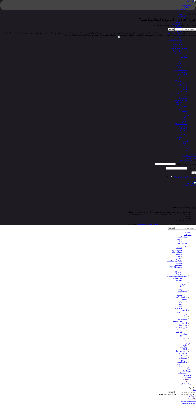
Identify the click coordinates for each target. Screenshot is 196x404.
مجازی (179, 67)
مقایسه (188, 381)
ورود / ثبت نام (186, 384)
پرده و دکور (182, 145)
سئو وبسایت (141, 224)
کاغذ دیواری (182, 91)
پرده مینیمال (177, 37)
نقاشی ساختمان (181, 124)
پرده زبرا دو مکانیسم (174, 261)
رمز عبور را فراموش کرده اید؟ (184, 177)
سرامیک (179, 102)
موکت (184, 106)
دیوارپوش (183, 57)
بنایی (185, 117)
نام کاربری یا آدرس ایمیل (186, 164)
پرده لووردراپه (177, 252)
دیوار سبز (178, 53)
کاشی (185, 89)
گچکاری (184, 121)
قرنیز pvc (178, 80)
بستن (194, 390)
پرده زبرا (179, 258)
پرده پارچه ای (177, 22)
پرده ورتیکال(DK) (175, 40)
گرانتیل (184, 96)
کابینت (184, 83)
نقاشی (184, 111)
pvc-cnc (179, 65)
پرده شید (179, 263)
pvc (181, 59)
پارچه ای (179, 248)
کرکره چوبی (177, 44)
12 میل (179, 12)
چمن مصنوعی (177, 50)
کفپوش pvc (182, 16)
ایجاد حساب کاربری (185, 160)
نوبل (185, 113)
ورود (193, 172)
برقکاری (184, 132)
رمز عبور (192, 168)
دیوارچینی (183, 119)
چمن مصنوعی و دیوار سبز (177, 48)
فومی (180, 61)
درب (185, 55)
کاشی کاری (182, 128)
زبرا (181, 42)
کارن (185, 87)
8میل (180, 14)
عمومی (184, 72)
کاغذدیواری (183, 126)
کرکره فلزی (177, 46)
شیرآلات (179, 104)
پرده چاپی (178, 256)
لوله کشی (183, 130)
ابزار (180, 76)
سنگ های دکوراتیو (180, 70)
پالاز (180, 109)
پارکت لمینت (182, 9)
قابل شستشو (177, 93)
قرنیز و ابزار (182, 74)
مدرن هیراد (183, 98)
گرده (180, 78)
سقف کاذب (182, 63)
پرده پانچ (179, 27)
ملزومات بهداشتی (180, 100)
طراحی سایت (153, 224)
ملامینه (179, 85)
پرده (185, 245)
